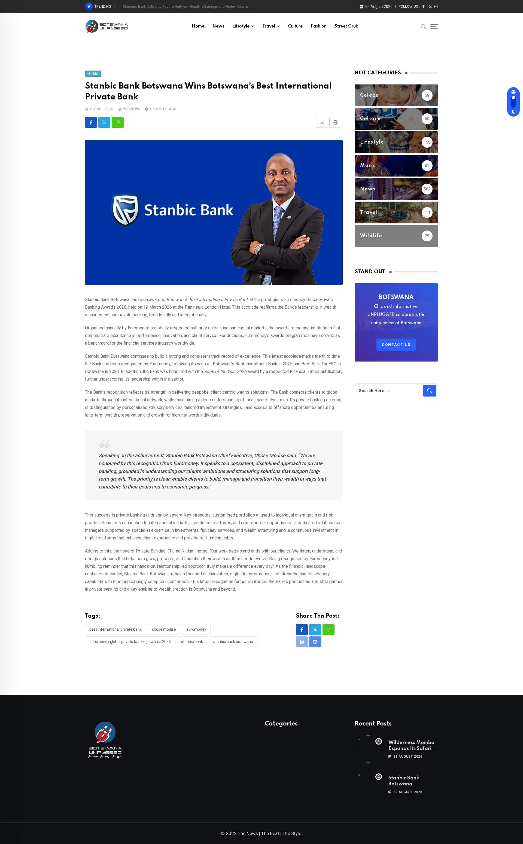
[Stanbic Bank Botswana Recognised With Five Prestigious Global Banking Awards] (368, 784)
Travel (268, 26)
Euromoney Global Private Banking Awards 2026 (130, 641)
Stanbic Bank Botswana (233, 641)
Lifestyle (241, 26)
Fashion (319, 26)
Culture (295, 26)
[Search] (423, 26)
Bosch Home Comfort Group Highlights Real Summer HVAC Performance (180, 6)
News (218, 26)
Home (198, 26)
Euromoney (196, 629)
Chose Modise (164, 629)
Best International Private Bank (115, 629)
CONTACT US (396, 344)
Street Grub (346, 26)
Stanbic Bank (192, 641)
